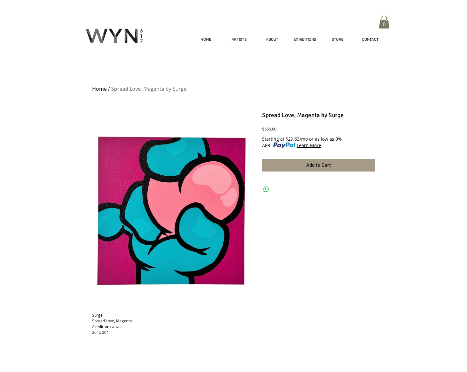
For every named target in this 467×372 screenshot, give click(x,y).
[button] (384, 22)
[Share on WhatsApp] (266, 189)
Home (99, 88)
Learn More (309, 145)
